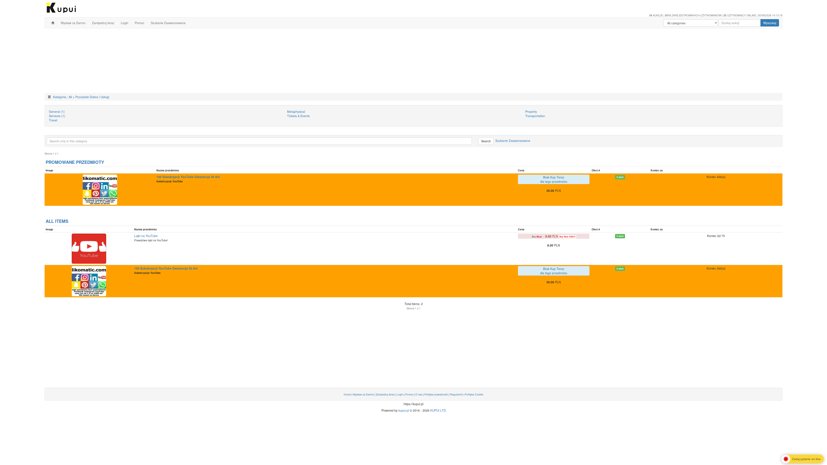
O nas (418, 394)
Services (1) (57, 116)
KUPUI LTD (438, 410)
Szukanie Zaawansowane (168, 23)
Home (347, 394)
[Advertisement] (413, 63)
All (70, 97)
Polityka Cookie (474, 394)
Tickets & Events (298, 116)
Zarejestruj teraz (103, 23)
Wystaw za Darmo (73, 23)
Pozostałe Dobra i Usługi (92, 97)
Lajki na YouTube (146, 236)
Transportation (535, 116)
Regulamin (456, 394)
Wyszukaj (769, 23)
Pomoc (139, 23)
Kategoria (59, 97)
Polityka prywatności (436, 394)
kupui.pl (403, 410)
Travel (53, 120)
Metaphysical (296, 111)
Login (124, 23)
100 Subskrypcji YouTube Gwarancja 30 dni (188, 177)
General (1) (57, 111)
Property (531, 111)
